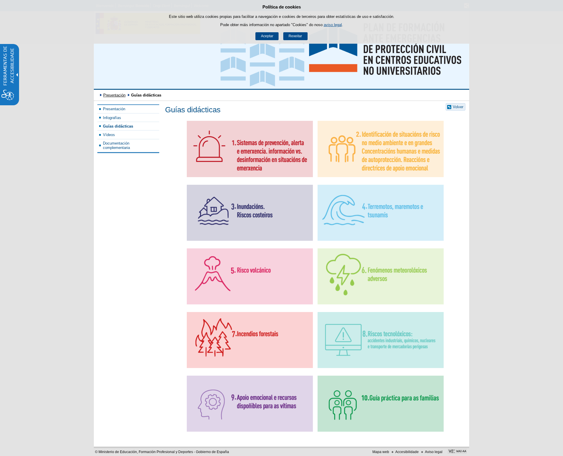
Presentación (114, 95)
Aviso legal (433, 452)
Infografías (112, 118)
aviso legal (333, 25)
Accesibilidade (407, 452)
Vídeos (109, 135)
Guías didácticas (118, 126)
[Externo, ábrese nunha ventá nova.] (457, 452)
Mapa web (380, 452)
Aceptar (267, 36)
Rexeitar (295, 36)
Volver (458, 107)
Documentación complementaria (116, 145)
